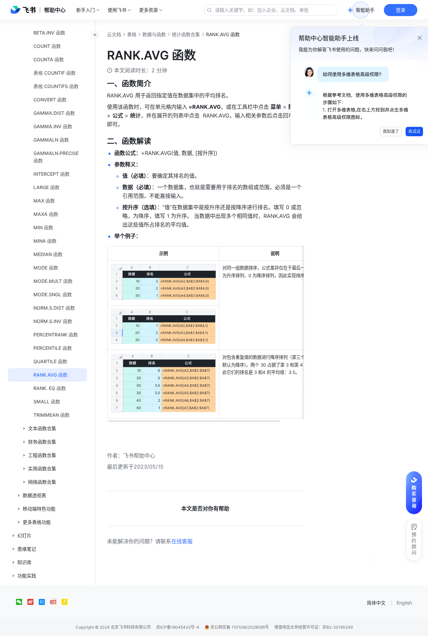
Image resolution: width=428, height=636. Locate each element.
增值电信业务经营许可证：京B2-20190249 (313, 627)
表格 (131, 34)
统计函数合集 (186, 34)
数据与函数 (154, 34)
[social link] (21, 602)
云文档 (114, 34)
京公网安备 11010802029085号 (239, 627)
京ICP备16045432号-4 (177, 627)
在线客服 (182, 541)
